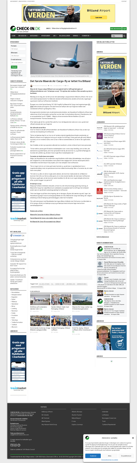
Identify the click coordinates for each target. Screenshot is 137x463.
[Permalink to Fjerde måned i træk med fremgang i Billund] (61, 304)
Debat (13, 299)
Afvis (109, 456)
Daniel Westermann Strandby (113, 262)
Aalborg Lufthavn (47, 412)
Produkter (15, 315)
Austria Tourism (77, 415)
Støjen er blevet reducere (60, 28)
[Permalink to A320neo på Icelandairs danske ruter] (40, 304)
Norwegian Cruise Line (109, 418)
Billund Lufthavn (44, 284)
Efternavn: (14, 52)
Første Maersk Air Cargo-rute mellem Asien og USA (46, 218)
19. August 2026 (121, 288)
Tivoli (103, 421)
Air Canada (45, 415)
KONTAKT (124, 1)
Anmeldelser (16, 292)
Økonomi (14, 327)
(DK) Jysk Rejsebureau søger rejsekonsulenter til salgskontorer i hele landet (114, 182)
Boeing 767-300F (59, 284)
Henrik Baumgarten (16, 427)
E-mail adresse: (16, 59)
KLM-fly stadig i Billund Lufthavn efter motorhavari (81, 329)
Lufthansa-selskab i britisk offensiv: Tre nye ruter (17, 120)
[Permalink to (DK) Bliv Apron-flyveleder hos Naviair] (100, 201)
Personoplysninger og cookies (109, 459)
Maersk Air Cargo (82, 284)
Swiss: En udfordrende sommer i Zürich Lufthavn (17, 132)
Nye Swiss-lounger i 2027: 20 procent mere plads (17, 105)
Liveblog (14, 308)
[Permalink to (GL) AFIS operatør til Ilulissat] (100, 168)
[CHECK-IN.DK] (25, 30)
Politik (13, 313)
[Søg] (124, 35)
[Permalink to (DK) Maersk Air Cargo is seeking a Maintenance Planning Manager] (100, 223)
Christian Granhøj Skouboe (41, 85)
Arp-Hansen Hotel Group (49, 424)
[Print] (65, 85)
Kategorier (34, 36)
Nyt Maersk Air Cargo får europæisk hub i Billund (45, 221)
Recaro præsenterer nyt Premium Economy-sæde (17, 155)
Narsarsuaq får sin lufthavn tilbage (106, 288)
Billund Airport (76, 418)
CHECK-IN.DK (108, 247)
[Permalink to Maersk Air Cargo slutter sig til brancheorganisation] (82, 304)
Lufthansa (105, 415)
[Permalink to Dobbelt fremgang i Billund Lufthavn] (61, 325)
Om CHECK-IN (22, 36)
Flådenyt (14, 301)
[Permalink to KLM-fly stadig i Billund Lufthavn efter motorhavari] (82, 325)
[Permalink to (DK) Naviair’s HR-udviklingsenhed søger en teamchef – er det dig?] (100, 131)
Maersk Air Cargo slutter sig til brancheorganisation (82, 308)
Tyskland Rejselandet (109, 424)
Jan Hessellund (70, 284)
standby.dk (85, 36)
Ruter (51, 85)
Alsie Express (46, 421)
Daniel (106, 277)
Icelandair (105, 412)
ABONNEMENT (14, 1)
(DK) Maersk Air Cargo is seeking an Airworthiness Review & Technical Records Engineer (115, 228)
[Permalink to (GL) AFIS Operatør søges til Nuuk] (100, 161)
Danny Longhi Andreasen (18, 428)
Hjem (13, 36)
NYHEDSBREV (31, 1)
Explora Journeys (77, 424)
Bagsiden (14, 297)
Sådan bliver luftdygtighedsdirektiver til (17, 93)
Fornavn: (14, 46)
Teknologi (15, 320)
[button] (133, 438)
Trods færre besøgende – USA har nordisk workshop (17, 254)
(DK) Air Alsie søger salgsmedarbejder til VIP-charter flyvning (114, 173)
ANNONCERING (23, 1)
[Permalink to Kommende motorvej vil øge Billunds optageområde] (40, 325)
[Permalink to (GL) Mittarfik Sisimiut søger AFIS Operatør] (100, 153)
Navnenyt (15, 311)
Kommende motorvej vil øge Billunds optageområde (40, 329)
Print (67, 85)
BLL (52, 284)
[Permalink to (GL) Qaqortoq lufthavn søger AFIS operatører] (100, 146)
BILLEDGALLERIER (64, 36)
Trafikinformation (17, 322)
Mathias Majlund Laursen (18, 430)
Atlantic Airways (77, 412)
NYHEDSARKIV (45, 36)
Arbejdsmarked (16, 295)
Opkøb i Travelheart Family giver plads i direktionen (16, 281)
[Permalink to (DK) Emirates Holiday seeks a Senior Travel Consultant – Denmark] (100, 193)
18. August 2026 (115, 296)
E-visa (74, 421)
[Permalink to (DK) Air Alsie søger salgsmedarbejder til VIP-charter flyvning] (100, 176)
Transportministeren (37, 286)
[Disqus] (61, 249)
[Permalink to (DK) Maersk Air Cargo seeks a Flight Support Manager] (100, 208)
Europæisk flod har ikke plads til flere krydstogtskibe (17, 270)
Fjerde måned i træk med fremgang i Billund (60, 308)
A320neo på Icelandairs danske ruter (38, 308)
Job (54, 36)
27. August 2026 (101, 259)
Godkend (93, 456)
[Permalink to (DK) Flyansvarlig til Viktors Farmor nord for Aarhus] (100, 138)
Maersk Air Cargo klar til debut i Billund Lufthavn (45, 214)
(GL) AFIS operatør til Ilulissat (113, 164)
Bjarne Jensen (109, 291)
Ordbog (75, 36)
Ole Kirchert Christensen (18, 420)
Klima (13, 306)
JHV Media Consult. (29, 449)
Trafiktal (14, 324)
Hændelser (15, 304)
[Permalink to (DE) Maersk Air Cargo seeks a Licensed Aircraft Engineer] (100, 216)
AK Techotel (45, 418)
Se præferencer (126, 456)
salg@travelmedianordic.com (19, 435)
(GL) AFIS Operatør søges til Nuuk (114, 156)
